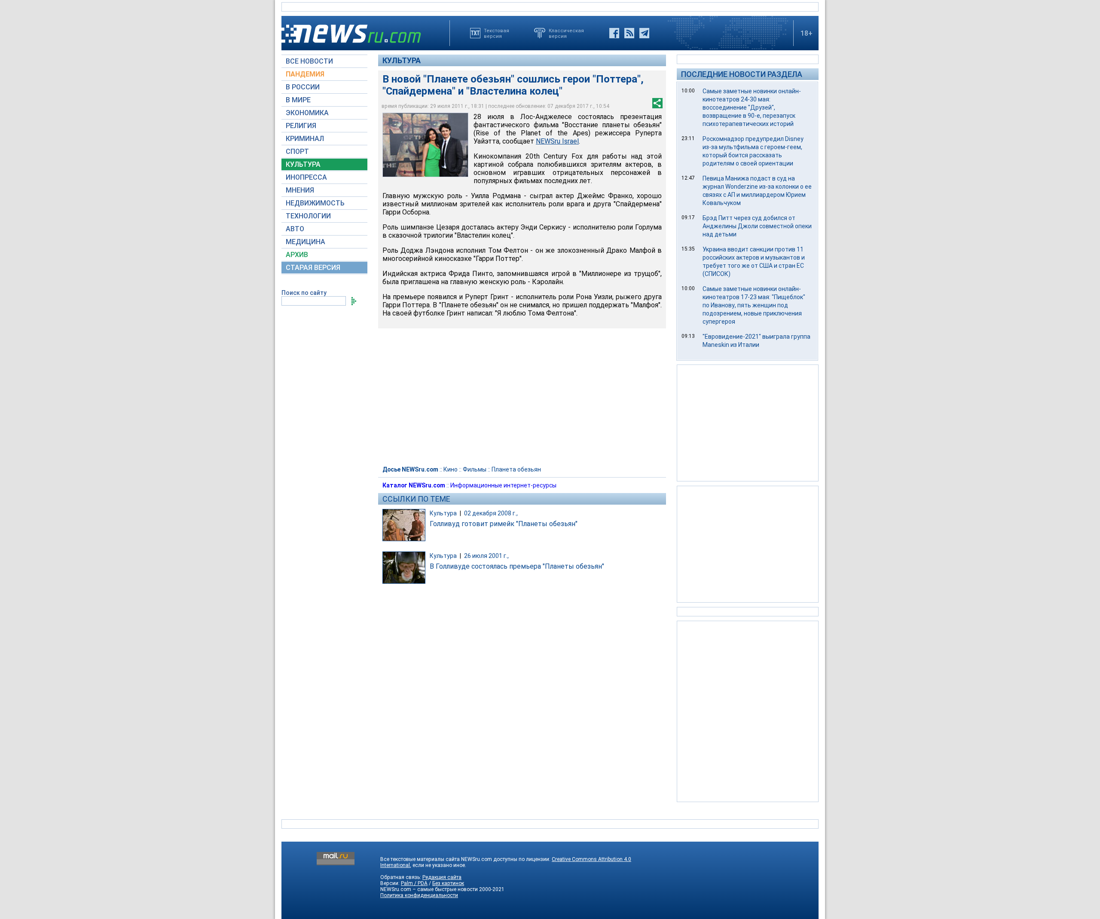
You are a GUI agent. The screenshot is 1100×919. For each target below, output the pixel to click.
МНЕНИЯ (300, 190)
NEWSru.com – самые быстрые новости (429, 889)
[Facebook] (614, 33)
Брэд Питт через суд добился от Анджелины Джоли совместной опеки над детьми (757, 226)
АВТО (295, 229)
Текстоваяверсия (496, 33)
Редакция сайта (441, 877)
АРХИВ (297, 255)
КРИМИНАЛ (305, 139)
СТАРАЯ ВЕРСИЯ (313, 267)
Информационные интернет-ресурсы (503, 485)
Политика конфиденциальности (419, 895)
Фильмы (474, 469)
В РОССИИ (303, 87)
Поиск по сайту (304, 292)
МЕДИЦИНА (305, 242)
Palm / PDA (414, 883)
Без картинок (448, 883)
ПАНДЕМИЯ (305, 74)
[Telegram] (644, 33)
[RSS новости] (629, 33)
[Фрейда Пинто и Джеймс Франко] (425, 145)
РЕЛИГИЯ (301, 126)
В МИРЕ (298, 100)
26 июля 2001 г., (486, 555)
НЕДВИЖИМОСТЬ (315, 203)
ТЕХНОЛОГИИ (308, 216)
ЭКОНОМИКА (307, 113)
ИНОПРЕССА (306, 177)
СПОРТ (297, 151)
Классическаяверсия (566, 33)
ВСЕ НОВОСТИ (309, 61)
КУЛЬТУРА (303, 164)
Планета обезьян (516, 469)
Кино (450, 469)
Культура (401, 60)
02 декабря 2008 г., (491, 513)
